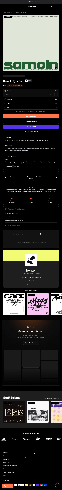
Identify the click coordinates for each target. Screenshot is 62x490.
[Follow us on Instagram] (34, 453)
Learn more (37, 1)
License (5, 469)
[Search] (6, 6)
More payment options (31, 131)
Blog (4, 475)
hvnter (36, 162)
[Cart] (58, 6)
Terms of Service (8, 472)
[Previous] (4, 72)
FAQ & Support (8, 453)
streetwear (9, 166)
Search (5, 456)
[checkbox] (31, 91)
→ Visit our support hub (12, 225)
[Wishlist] (52, 6)
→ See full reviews (49, 191)
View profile (31, 285)
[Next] (58, 72)
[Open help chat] (57, 485)
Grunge (13, 12)
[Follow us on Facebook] (25, 453)
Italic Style (13, 76)
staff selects (52, 162)
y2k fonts (16, 166)
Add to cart (32, 116)
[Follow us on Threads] (29, 453)
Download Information (10, 465)
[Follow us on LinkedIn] (29, 458)
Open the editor (31, 343)
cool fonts (8, 162)
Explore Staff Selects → (51, 398)
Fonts (8, 12)
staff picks (43, 162)
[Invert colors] (56, 234)
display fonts (17, 162)
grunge (30, 162)
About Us (6, 459)
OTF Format (21, 76)
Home (4, 12)
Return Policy (7, 462)
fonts (24, 162)
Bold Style (6, 76)
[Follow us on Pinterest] (25, 458)
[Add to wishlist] (22, 295)
